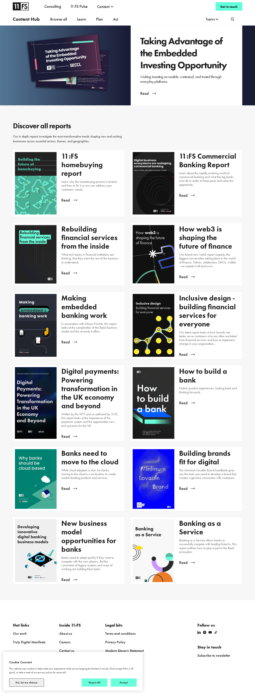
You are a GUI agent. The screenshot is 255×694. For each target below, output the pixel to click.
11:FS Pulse (79, 6)
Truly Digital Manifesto (29, 642)
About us (65, 633)
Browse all (58, 19)
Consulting (52, 6)
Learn (81, 19)
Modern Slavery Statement (124, 650)
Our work (20, 633)
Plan (99, 19)
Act (115, 19)
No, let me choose (26, 682)
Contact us (66, 650)
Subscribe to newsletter (213, 655)
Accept (124, 682)
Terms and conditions (120, 633)
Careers (64, 642)
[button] (105, 7)
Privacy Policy (115, 642)
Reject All (94, 682)
